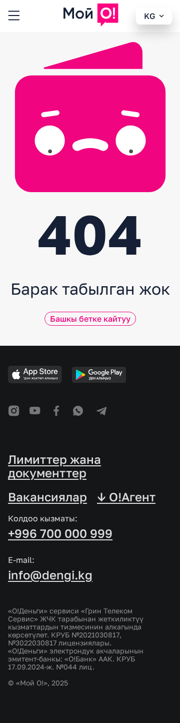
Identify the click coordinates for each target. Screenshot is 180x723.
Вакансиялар (47, 497)
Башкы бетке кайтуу (90, 319)
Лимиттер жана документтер (54, 466)
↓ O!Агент (126, 497)
